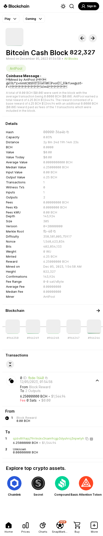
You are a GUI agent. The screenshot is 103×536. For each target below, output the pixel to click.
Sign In (91, 6)
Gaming (30, 19)
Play (8, 19)
